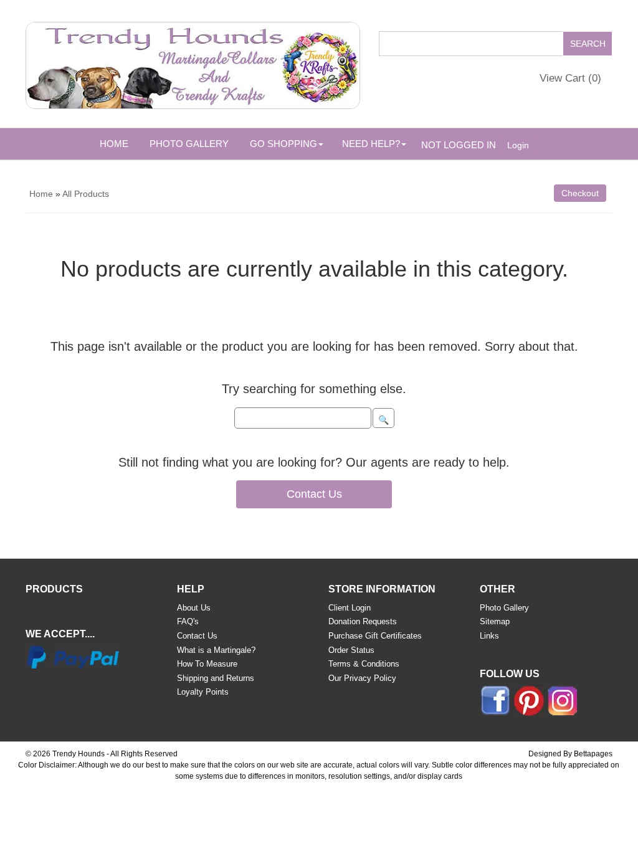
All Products (85, 194)
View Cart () (570, 78)
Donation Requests (362, 621)
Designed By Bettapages (570, 753)
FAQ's (188, 621)
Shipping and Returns (215, 678)
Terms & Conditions (363, 663)
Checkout (580, 193)
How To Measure (207, 663)
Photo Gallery (189, 143)
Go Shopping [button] (283, 143)
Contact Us (314, 494)
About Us (194, 607)
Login (518, 145)
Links (489, 635)
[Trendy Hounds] (193, 63)
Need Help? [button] (371, 143)
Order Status (351, 650)
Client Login (349, 607)
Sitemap (495, 621)
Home (114, 143)
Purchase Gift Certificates (375, 635)
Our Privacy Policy (362, 678)
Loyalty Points (203, 691)
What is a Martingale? (216, 650)
